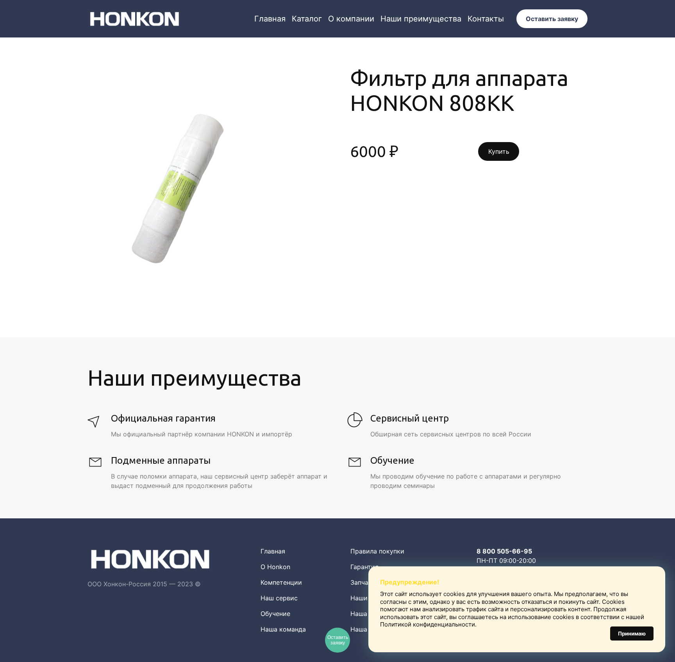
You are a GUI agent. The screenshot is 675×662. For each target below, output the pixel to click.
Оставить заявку (552, 19)
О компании (351, 18)
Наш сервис (279, 598)
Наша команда (283, 629)
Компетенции (281, 582)
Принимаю (632, 633)
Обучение (275, 614)
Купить (498, 151)
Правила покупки (377, 551)
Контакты (486, 18)
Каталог (307, 18)
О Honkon (275, 567)
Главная (270, 18)
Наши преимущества (420, 18)
